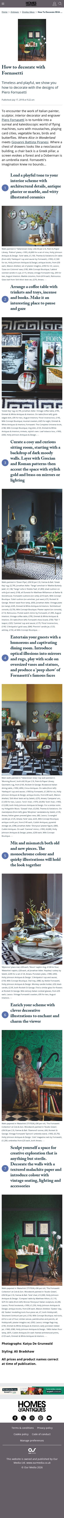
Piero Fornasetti (13, 120)
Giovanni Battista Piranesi (29, 142)
